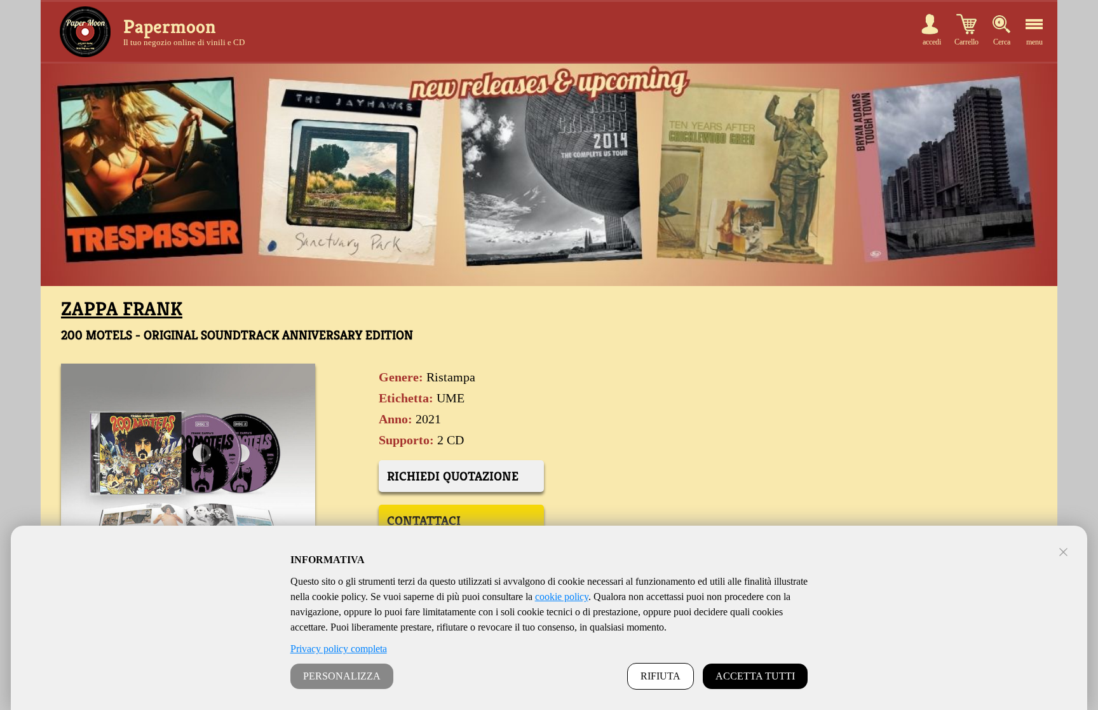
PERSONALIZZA (342, 676)
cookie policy (561, 596)
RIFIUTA (660, 676)
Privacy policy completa (338, 648)
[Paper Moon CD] (85, 31)
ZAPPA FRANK (121, 309)
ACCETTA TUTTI (755, 676)
